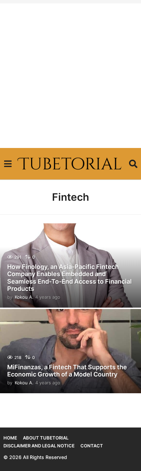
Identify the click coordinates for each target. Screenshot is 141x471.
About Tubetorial (45, 438)
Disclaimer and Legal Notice (39, 445)
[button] (7, 164)
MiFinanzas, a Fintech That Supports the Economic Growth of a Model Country (67, 370)
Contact (91, 445)
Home (10, 438)
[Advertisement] (70, 74)
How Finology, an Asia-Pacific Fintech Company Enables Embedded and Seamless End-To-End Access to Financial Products (69, 278)
